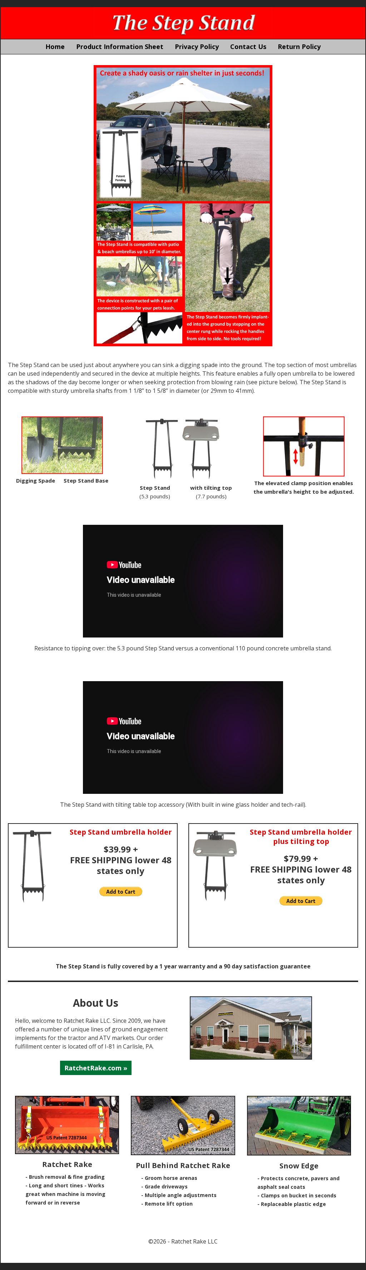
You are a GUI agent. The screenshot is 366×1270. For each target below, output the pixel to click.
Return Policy (299, 46)
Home (55, 46)
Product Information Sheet (119, 46)
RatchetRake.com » (95, 1068)
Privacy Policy (197, 46)
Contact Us (248, 46)
